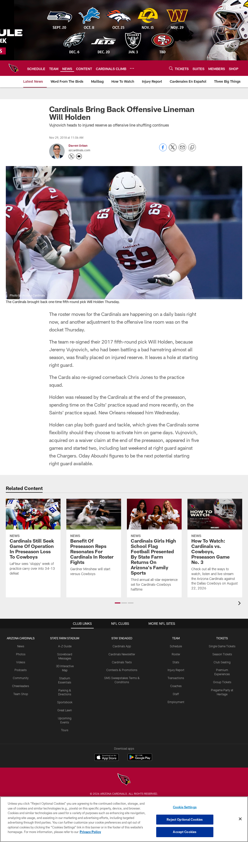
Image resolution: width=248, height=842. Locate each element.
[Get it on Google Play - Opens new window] (139, 760)
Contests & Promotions (121, 670)
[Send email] (182, 150)
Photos (20, 654)
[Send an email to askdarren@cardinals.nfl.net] (79, 156)
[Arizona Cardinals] (124, 779)
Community (21, 678)
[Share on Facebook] (163, 150)
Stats (175, 662)
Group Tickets (222, 682)
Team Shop (20, 694)
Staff (176, 694)
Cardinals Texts (122, 662)
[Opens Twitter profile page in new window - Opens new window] (71, 156)
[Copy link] (192, 148)
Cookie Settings (185, 807)
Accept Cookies (184, 832)
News (20, 646)
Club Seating (222, 662)
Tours (64, 730)
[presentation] (240, 603)
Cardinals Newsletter (121, 654)
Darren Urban (78, 145)
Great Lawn (64, 710)
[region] (124, 819)
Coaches (176, 686)
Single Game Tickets (222, 646)
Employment (176, 702)
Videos (20, 662)
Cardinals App (122, 646)
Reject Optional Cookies (185, 819)
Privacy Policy (90, 832)
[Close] (240, 819)
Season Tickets (222, 654)
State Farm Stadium (64, 638)
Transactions (176, 678)
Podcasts (21, 670)
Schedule (176, 646)
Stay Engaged (121, 638)
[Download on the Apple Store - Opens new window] (106, 758)
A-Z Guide (64, 646)
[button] (117, 603)
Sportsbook (64, 702)
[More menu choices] (132, 68)
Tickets (222, 638)
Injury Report (176, 670)
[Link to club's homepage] (13, 68)
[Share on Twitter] (173, 150)
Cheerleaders (20, 686)
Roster (176, 654)
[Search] (171, 68)
